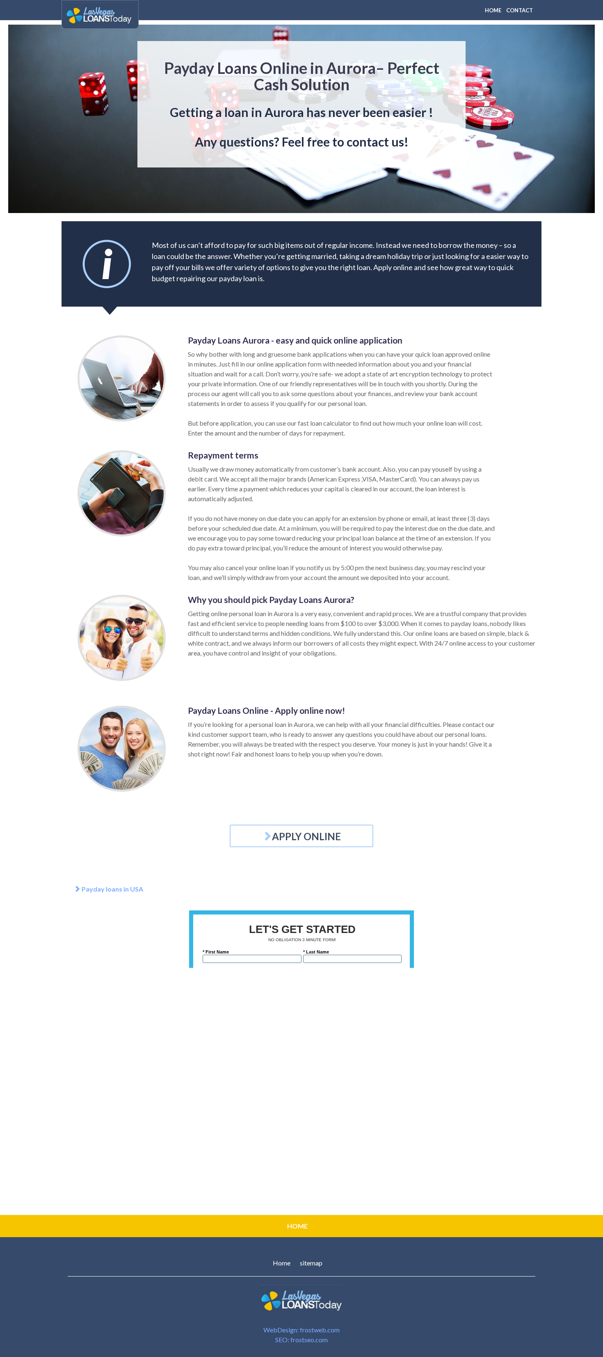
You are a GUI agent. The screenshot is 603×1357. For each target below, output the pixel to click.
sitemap (311, 1263)
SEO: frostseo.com (301, 1339)
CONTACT (519, 10)
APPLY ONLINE (306, 836)
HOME (493, 10)
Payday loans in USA (111, 889)
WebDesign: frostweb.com (301, 1330)
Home (281, 1263)
